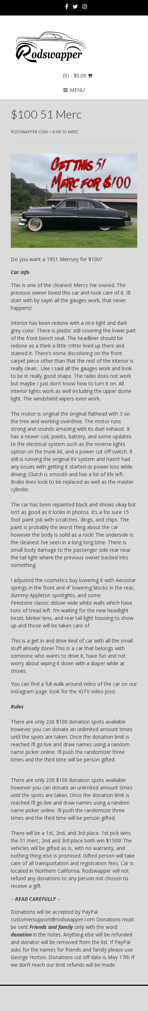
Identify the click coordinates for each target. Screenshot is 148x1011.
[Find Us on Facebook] (66, 6)
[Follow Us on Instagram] (84, 6)
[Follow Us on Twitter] (75, 6)
